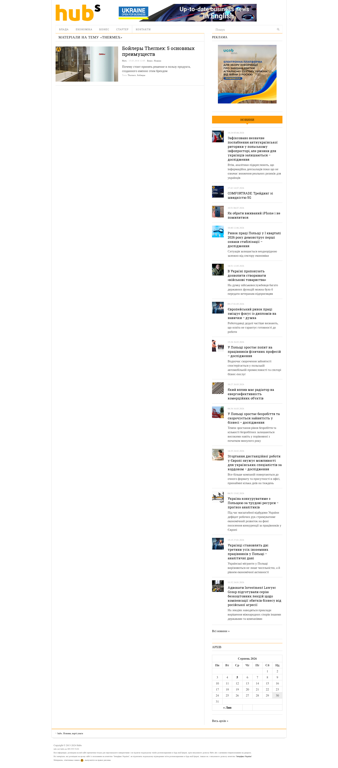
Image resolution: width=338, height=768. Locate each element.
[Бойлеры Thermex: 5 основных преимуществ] (87, 64)
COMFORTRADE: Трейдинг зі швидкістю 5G (250, 195)
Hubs (124, 60)
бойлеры (141, 75)
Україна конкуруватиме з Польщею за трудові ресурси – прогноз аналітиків (253, 502)
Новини (157, 60)
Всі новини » (221, 631)
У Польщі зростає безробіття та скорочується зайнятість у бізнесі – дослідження (254, 418)
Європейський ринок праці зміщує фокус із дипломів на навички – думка (252, 313)
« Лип (227, 707)
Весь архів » (220, 721)
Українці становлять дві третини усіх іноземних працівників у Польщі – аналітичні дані (248, 551)
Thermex (132, 75)
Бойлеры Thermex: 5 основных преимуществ (158, 51)
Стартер (122, 29)
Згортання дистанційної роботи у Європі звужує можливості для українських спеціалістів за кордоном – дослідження (255, 462)
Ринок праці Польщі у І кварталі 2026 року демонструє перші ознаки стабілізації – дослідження (254, 239)
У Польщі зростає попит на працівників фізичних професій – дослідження (254, 351)
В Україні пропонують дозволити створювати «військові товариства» (247, 275)
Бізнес (104, 29)
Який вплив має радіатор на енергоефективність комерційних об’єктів (251, 394)
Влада (64, 29)
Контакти (143, 29)
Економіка (84, 29)
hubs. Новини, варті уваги (78, 12)
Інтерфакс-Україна (243, 756)
